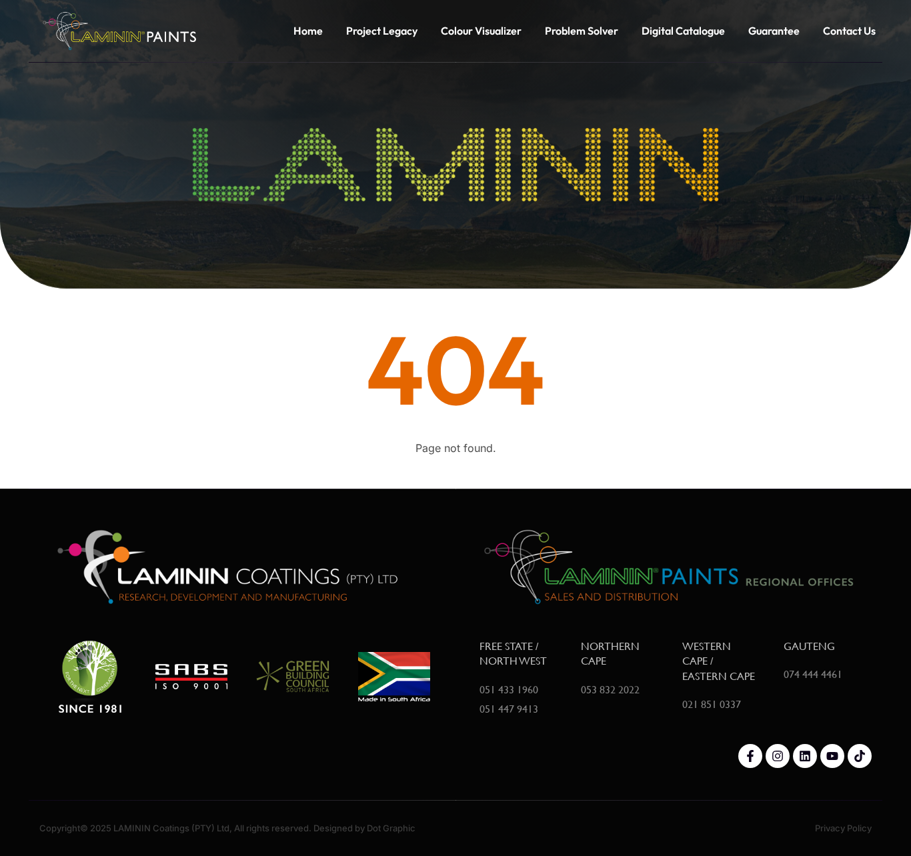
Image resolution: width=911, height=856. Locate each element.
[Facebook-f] (750, 756)
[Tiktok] (860, 756)
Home (308, 30)
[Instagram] (778, 756)
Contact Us (849, 30)
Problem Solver (581, 30)
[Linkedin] (805, 756)
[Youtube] (832, 756)
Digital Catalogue (683, 30)
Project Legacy (381, 30)
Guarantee (774, 30)
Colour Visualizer (481, 30)
